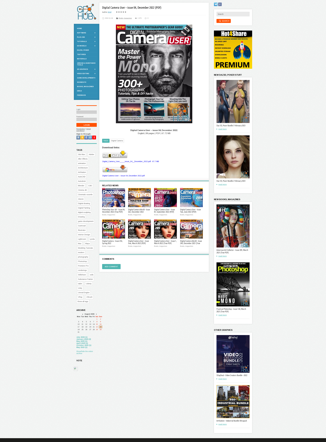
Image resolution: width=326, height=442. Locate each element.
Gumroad (82, 226)
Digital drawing (84, 203)
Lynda (92, 239)
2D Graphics (82, 69)
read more (222, 129)
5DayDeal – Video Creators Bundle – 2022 (231, 375)
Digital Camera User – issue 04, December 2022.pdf (123, 176)
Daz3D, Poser (83, 50)
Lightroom (82, 239)
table (80, 284)
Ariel (109, 12)
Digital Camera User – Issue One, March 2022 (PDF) (138, 242)
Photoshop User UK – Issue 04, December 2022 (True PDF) (113, 210)
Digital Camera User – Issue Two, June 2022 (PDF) (190, 210)
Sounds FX (81, 82)
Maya (87, 244)
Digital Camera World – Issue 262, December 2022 (139, 210)
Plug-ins (81, 37)
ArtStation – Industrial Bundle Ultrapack (231, 421)
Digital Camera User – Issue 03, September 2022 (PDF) (164, 210)
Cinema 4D (82, 190)
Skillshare (82, 275)
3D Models (81, 46)
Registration (80, 129)
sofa (91, 275)
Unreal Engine (84, 293)
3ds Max (81, 154)
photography (83, 257)
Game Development (85, 78)
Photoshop (82, 261)
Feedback (81, 95)
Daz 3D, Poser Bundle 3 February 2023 (231, 125)
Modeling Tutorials (85, 248)
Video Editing (83, 73)
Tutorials (82, 41)
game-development (85, 221)
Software (81, 33)
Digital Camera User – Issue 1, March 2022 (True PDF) (165, 242)
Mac (79, 244)
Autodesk (82, 181)
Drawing (81, 217)
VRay (80, 297)
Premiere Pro (83, 266)
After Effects (83, 159)
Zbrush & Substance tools (86, 64)
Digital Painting (84, 208)
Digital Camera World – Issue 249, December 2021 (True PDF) (191, 243)
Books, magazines (125, 18)
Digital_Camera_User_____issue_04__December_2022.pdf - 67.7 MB (130, 161)
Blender (81, 186)
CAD (90, 186)
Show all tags (82, 301)
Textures (81, 54)
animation (82, 163)
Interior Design (84, 235)
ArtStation (82, 172)
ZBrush (89, 297)
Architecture (83, 168)
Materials (81, 59)
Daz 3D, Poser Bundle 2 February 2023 (231, 181)
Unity (80, 288)
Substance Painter (85, 279)
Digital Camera (117, 141)
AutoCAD (81, 177)
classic (81, 199)
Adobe (91, 154)
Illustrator (82, 230)
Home (79, 28)
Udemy (89, 284)
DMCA (79, 91)
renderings (82, 270)
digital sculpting (84, 212)
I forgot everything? (83, 130)
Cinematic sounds (85, 195)
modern (81, 252)
